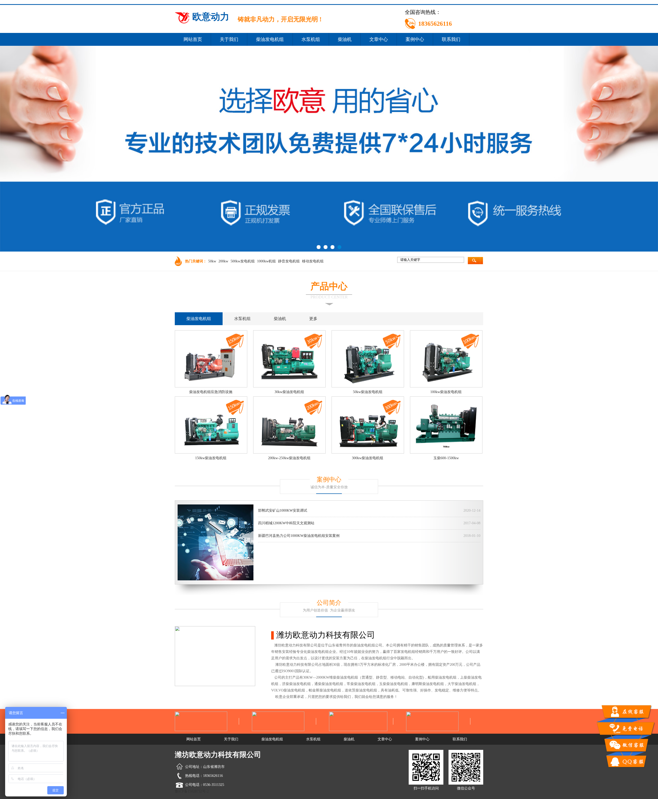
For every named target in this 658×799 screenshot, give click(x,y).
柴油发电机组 (270, 39)
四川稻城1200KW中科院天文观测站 (286, 523)
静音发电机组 (289, 261)
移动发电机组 (313, 261)
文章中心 (378, 39)
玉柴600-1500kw (446, 458)
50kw (212, 261)
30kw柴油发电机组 (289, 392)
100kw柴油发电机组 (446, 392)
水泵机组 (310, 39)
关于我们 (229, 39)
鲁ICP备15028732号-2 (192, 791)
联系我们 (451, 39)
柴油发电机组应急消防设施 (210, 392)
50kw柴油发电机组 (367, 392)
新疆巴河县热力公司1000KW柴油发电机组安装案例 (299, 536)
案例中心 (415, 39)
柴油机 (345, 39)
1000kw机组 (266, 261)
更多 (313, 318)
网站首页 (193, 39)
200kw (223, 261)
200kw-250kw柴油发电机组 (289, 458)
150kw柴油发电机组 (210, 458)
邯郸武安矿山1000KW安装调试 (282, 510)
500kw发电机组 (243, 261)
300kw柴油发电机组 (367, 458)
